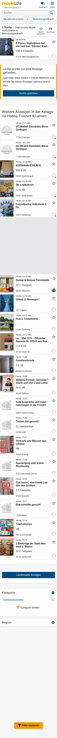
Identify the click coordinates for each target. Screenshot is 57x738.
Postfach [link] (43, 7)
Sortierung (51, 32)
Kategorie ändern (30, 607)
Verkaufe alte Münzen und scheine (31, 442)
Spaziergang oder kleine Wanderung (30, 465)
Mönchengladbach (43, 19)
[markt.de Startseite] (12, 3)
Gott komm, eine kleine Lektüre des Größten (32, 484)
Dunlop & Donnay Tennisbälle (32, 280)
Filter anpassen (30, 725)
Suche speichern (41, 33)
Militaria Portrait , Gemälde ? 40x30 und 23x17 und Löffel (32, 381)
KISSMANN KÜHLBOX (28, 165)
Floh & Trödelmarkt (27, 318)
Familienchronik (25, 360)
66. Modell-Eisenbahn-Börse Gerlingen (32, 147)
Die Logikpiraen (25, 184)
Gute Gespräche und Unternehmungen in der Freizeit (31, 403)
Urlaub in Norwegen (27, 299)
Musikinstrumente (13, 19)
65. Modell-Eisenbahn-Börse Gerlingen (32, 128)
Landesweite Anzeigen (28, 574)
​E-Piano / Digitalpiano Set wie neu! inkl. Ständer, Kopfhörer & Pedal (32, 45)
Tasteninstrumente (28, 599)
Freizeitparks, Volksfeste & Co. (31, 206)
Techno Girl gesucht (27, 421)
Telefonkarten (24, 524)
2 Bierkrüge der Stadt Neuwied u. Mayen (31, 545)
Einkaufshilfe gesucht (28, 504)
